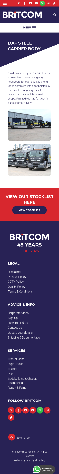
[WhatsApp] (42, 3)
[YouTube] (36, 3)
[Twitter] (18, 3)
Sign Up (13, 318)
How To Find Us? (19, 322)
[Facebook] (24, 3)
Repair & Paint (17, 387)
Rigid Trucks (15, 364)
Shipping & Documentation (24, 337)
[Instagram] (48, 3)
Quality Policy (16, 286)
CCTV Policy (16, 281)
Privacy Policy (17, 276)
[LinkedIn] (30, 3)
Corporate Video (18, 313)
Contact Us (15, 327)
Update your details (20, 332)
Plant (11, 373)
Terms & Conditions (20, 291)
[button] (55, 15)
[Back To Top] (12, 438)
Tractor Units (16, 359)
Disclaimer (14, 272)
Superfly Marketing (35, 460)
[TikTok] (54, 3)
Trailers (12, 368)
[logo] (22, 14)
